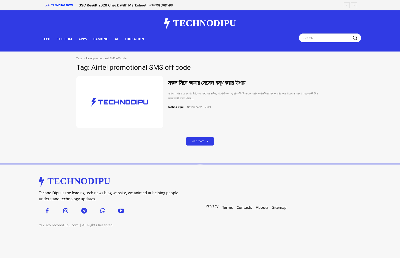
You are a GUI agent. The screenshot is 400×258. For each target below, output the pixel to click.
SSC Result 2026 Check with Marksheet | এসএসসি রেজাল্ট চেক (126, 5)
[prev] (347, 5)
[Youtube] (121, 211)
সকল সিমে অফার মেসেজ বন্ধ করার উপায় (206, 82)
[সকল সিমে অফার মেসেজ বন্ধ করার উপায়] (119, 102)
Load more (197, 141)
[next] (354, 5)
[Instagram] (65, 211)
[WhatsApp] (102, 211)
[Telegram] (84, 211)
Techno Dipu (176, 107)
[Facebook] (47, 211)
